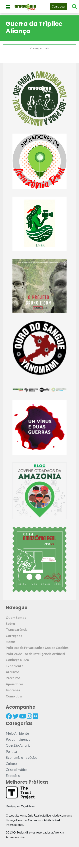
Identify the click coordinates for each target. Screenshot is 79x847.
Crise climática (16, 770)
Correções (14, 636)
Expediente (14, 666)
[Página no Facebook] (9, 716)
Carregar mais (39, 48)
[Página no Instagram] (29, 716)
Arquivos (12, 672)
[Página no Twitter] (15, 716)
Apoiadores (14, 684)
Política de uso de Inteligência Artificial (35, 654)
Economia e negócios (21, 757)
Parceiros (13, 678)
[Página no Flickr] (35, 716)
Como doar (59, 6)
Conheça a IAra (17, 660)
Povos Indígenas (18, 739)
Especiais (13, 776)
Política (11, 751)
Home (10, 642)
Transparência (16, 629)
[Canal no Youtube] (22, 716)
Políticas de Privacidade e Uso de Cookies (37, 648)
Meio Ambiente (17, 733)
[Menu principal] (8, 7)
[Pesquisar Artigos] (74, 6)
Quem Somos (16, 618)
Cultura (11, 764)
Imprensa (13, 690)
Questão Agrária (18, 745)
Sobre (10, 624)
